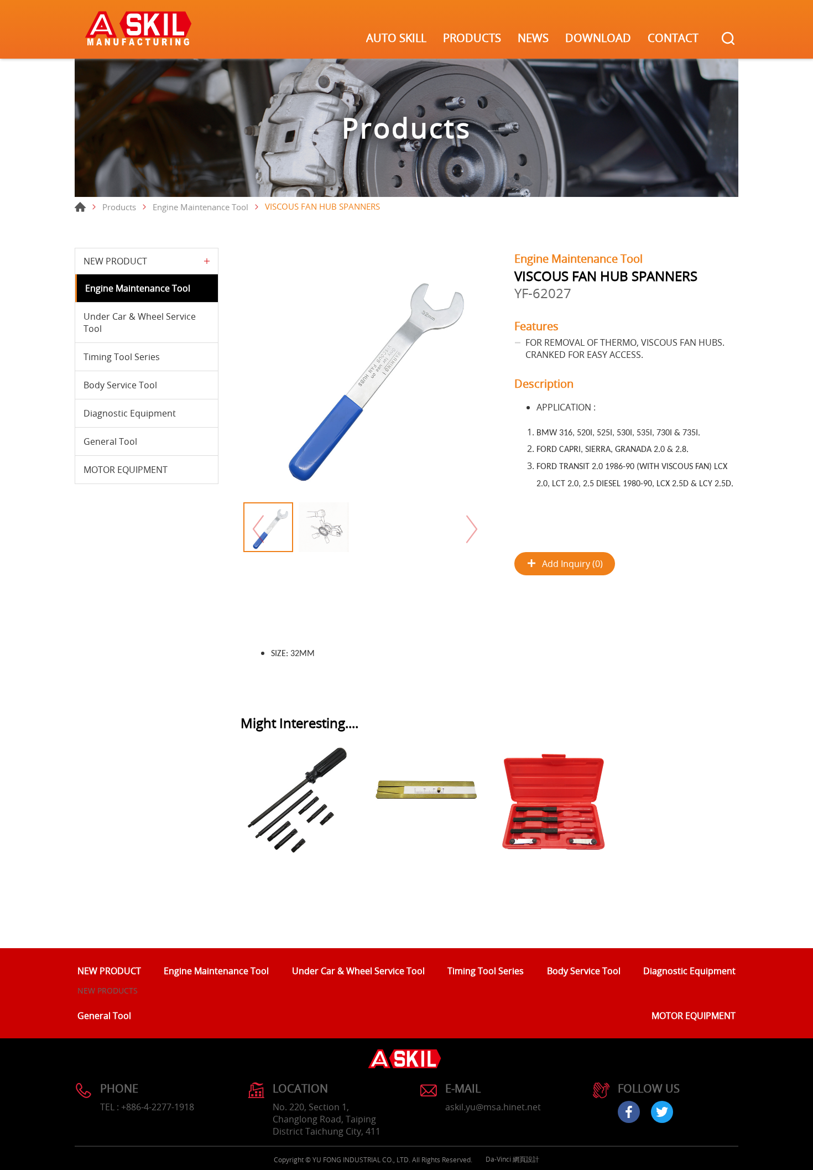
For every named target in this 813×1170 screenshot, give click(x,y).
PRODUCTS (472, 37)
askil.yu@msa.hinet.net (493, 1107)
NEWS (533, 37)
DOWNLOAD (598, 37)
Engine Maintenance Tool (200, 206)
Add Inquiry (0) (572, 564)
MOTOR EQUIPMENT (126, 470)
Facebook (629, 1112)
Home (80, 206)
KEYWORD (728, 38)
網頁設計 (526, 1159)
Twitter (662, 1112)
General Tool (110, 441)
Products (119, 206)
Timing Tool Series (122, 357)
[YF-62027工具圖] (365, 372)
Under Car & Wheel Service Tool (140, 322)
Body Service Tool (120, 385)
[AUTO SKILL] (138, 29)
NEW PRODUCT (115, 261)
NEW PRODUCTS (107, 990)
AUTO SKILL (396, 37)
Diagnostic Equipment (130, 413)
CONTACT (673, 37)
